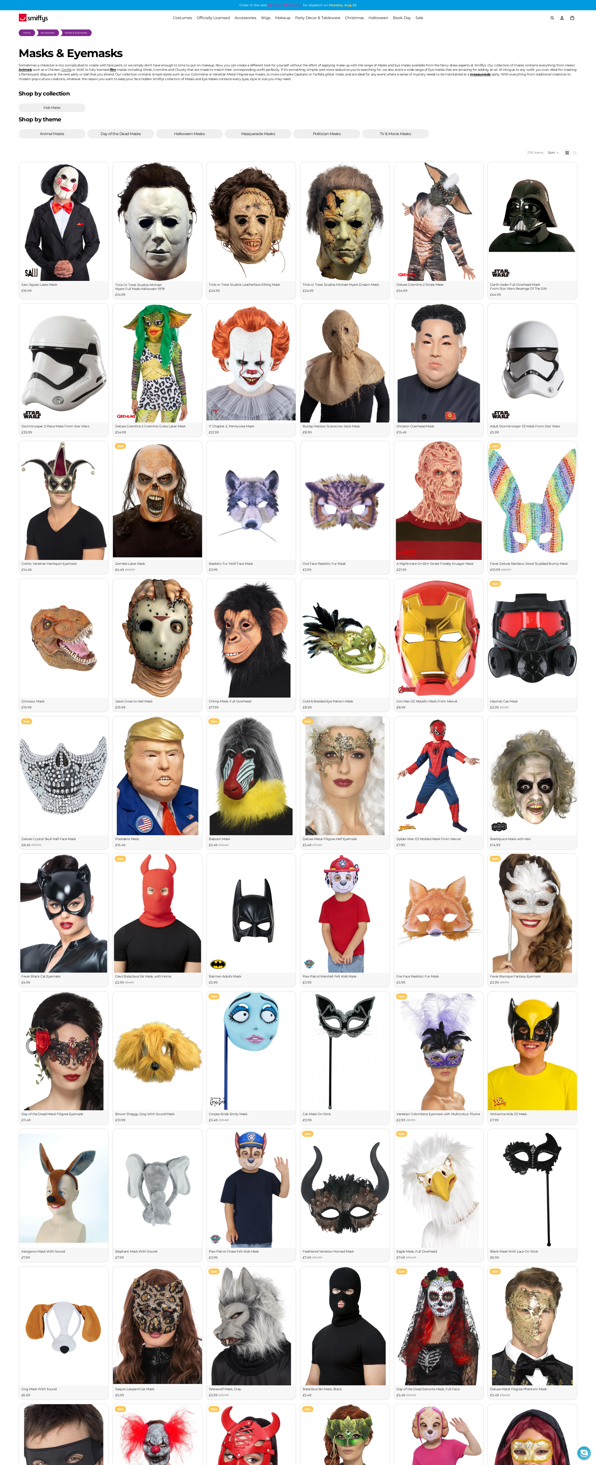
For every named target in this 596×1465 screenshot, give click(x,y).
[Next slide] (195, 221)
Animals (25, 70)
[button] (553, 153)
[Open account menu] (562, 18)
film (113, 70)
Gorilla (66, 70)
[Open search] (552, 18)
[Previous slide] (120, 221)
